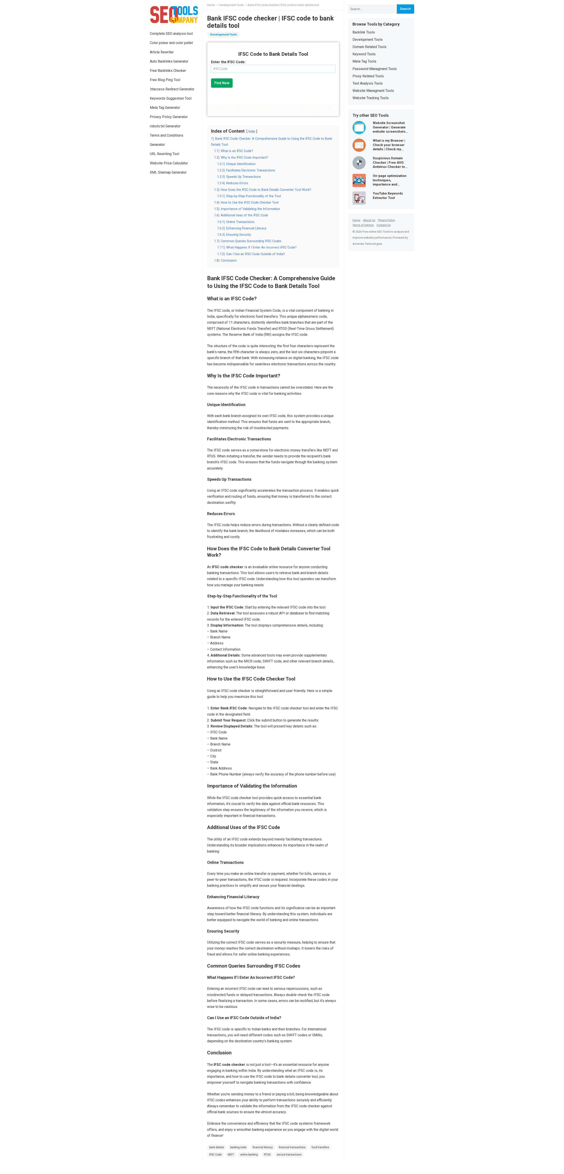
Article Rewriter (162, 52)
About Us (369, 220)
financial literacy (263, 1147)
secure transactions (289, 1154)
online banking (249, 1154)
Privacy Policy (386, 220)
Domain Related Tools (369, 47)
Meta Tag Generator (165, 108)
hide (252, 131)
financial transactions (292, 1147)
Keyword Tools (364, 54)
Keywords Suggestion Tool (170, 98)
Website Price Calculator (169, 163)
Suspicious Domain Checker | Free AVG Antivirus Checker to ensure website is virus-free (389, 162)
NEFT (231, 1154)
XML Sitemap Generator (168, 172)
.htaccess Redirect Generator (172, 89)
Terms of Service (363, 225)
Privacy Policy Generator (169, 117)
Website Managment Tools (373, 91)
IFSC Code (215, 1154)
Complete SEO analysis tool (171, 34)
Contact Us (384, 225)
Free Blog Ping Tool (165, 80)
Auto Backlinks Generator (169, 61)
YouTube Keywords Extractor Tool (388, 195)
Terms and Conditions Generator (166, 140)
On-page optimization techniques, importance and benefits (389, 180)
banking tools (238, 1147)
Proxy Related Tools (368, 76)
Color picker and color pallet (171, 43)
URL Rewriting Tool (164, 154)
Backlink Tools (363, 32)
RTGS (267, 1154)
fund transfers (320, 1147)
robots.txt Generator (165, 126)
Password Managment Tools (374, 69)
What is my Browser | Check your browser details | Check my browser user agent (389, 145)
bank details (216, 1147)
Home (211, 5)
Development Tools (231, 5)
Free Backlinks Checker (168, 71)
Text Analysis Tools (367, 83)
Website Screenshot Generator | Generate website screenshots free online (389, 127)
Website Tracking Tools (370, 98)
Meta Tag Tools (364, 61)
